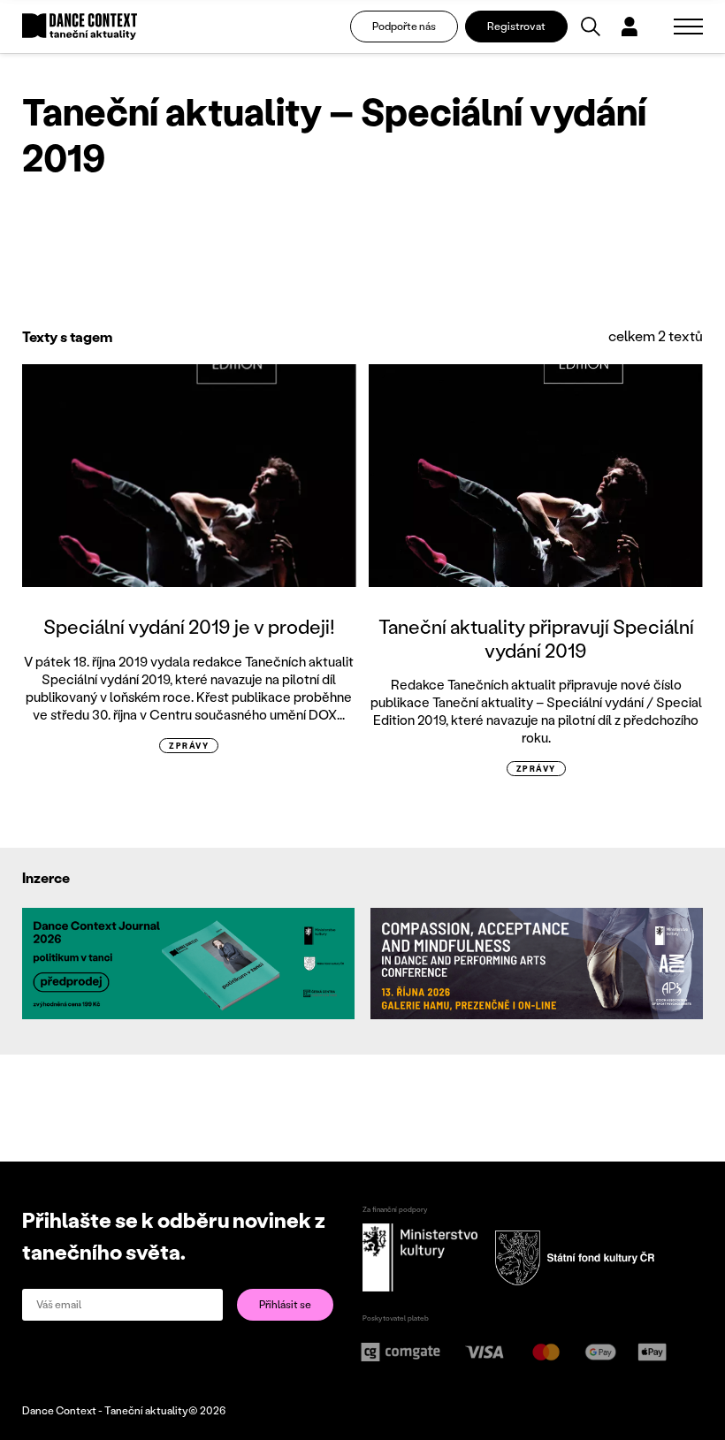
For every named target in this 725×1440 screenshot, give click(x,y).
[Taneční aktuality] (79, 27)
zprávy (189, 745)
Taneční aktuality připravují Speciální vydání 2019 (536, 637)
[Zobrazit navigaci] (688, 26)
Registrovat (516, 26)
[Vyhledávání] (591, 26)
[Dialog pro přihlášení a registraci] (629, 26)
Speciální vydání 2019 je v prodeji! (189, 626)
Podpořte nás (404, 26)
